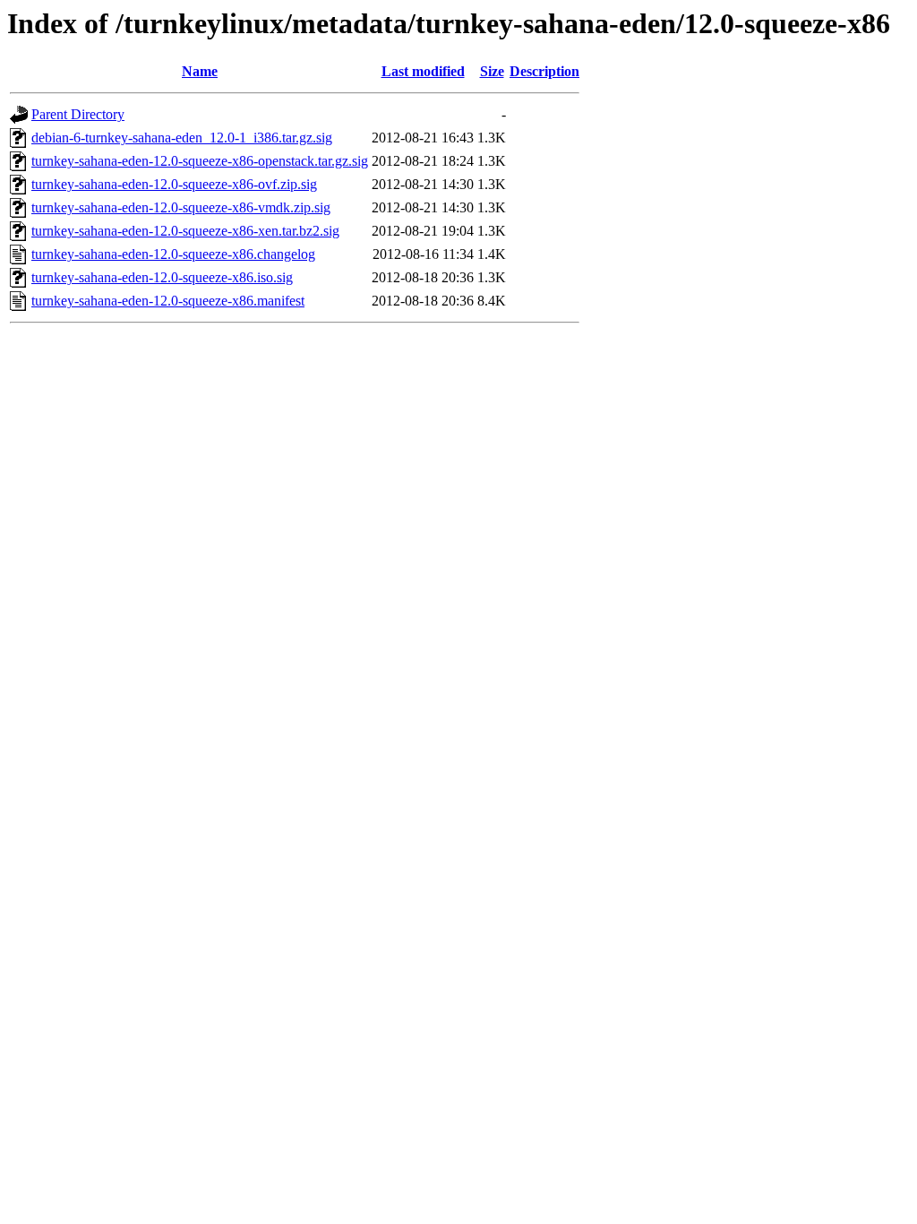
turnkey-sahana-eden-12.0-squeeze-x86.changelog (173, 254)
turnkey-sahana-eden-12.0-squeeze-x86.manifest (167, 300)
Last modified (423, 71)
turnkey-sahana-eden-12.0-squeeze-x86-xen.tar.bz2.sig (185, 230)
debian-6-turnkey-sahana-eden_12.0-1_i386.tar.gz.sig (181, 137)
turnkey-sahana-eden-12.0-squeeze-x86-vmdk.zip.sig (180, 207)
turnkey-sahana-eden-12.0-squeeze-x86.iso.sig (162, 277)
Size (492, 71)
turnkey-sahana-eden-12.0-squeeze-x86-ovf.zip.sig (174, 184)
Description (544, 71)
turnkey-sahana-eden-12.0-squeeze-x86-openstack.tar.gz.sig (199, 160)
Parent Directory (77, 114)
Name (200, 71)
